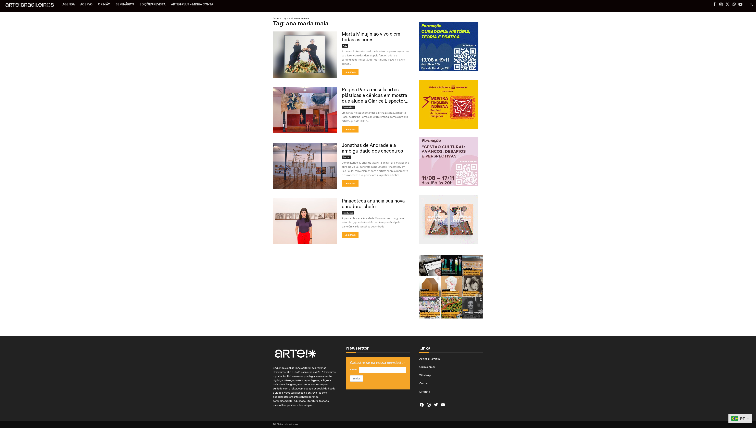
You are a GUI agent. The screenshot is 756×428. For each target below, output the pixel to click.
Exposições (348, 107)
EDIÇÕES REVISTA (153, 4)
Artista (346, 157)
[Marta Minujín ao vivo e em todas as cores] (305, 54)
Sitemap (424, 392)
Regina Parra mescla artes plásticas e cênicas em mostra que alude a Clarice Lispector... (375, 95)
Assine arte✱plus (429, 358)
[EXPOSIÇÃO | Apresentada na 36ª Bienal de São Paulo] (472, 265)
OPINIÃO (104, 4)
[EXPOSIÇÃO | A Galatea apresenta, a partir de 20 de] (451, 307)
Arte (345, 45)
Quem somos (427, 367)
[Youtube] (740, 4)
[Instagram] (721, 4)
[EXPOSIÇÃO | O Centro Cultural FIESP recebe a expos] (451, 265)
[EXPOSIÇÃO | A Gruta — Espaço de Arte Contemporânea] (430, 307)
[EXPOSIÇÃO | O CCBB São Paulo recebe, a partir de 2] (451, 286)
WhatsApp (425, 375)
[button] (751, 5)
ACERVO (86, 4)
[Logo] (32, 6)
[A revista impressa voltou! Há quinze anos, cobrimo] (430, 265)
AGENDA (68, 4)
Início (276, 18)
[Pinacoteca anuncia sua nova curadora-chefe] (305, 221)
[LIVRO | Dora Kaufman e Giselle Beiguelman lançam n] (472, 286)
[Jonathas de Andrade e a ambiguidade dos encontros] (305, 166)
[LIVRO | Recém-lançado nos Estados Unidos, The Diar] (472, 307)
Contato (424, 383)
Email (353, 369)
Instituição (348, 212)
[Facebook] (714, 4)
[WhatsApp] (734, 4)
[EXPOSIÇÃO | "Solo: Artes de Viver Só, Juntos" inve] (430, 286)
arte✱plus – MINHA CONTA (192, 4)
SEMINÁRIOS (125, 4)
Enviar (356, 378)
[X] (727, 4)
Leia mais (350, 72)
